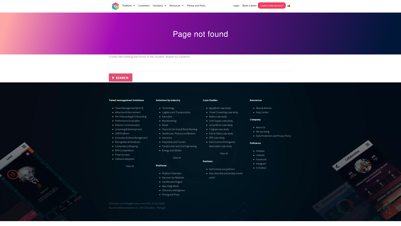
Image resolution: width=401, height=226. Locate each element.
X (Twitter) (261, 167)
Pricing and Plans (196, 5)
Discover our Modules (173, 177)
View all (130, 166)
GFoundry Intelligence (173, 190)
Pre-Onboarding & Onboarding (130, 116)
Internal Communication (127, 124)
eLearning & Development (128, 129)
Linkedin (260, 155)
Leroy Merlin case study (221, 124)
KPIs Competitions (124, 150)
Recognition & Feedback (127, 141)
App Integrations (170, 186)
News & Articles (263, 108)
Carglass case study (219, 129)
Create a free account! (271, 5)
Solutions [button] (158, 5)
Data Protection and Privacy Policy (273, 135)
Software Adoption (124, 158)
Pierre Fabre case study (221, 133)
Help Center (262, 112)
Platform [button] (127, 5)
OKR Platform (122, 133)
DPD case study (217, 137)
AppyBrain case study (220, 108)
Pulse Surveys (122, 154)
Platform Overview (171, 173)
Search (122, 77)
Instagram (261, 163)
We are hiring (262, 131)
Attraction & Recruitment (127, 112)
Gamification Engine (172, 181)
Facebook (261, 159)
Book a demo (249, 5)
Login (236, 5)
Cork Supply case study (221, 120)
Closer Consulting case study (223, 112)
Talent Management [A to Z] (129, 108)
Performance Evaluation (127, 120)
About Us (260, 127)
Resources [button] (175, 5)
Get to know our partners (221, 169)
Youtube (260, 150)
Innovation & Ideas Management (131, 137)
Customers (144, 5)
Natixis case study (218, 116)
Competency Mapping (126, 146)
